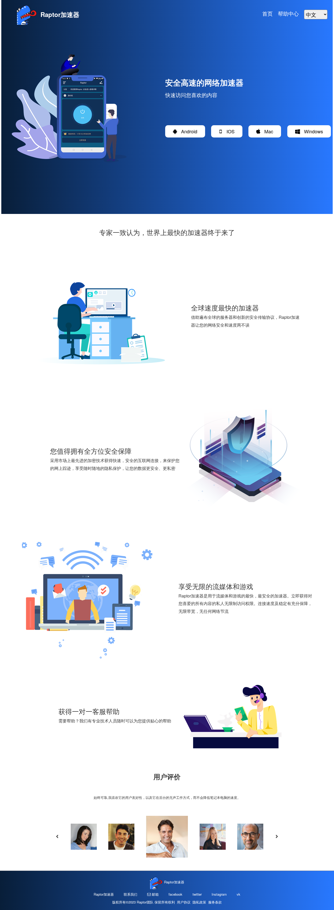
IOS (229, 131)
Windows (311, 131)
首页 (267, 13)
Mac (266, 131)
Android (187, 131)
